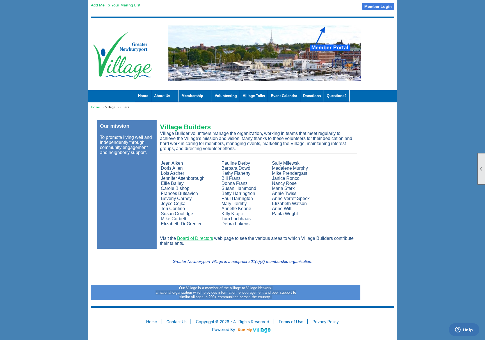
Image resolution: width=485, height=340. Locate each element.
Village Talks (254, 96)
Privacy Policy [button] (326, 321)
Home (143, 96)
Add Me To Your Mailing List (115, 5)
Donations (312, 96)
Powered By (224, 329)
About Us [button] (162, 96)
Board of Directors (195, 238)
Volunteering (226, 96)
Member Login (378, 6)
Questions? (337, 96)
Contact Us (176, 321)
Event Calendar (284, 96)
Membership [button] (192, 96)
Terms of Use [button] (290, 321)
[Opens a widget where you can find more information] (464, 330)
